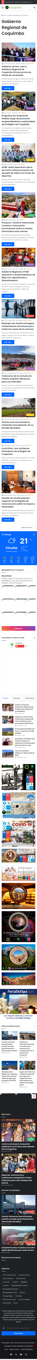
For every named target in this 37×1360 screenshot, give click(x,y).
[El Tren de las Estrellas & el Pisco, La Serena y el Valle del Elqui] (7, 732)
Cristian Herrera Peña (9, 320)
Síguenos (19, 628)
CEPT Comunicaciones (9, 1275)
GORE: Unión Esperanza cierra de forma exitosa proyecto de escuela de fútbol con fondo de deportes (18, 171)
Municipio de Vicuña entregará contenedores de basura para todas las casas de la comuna (18, 326)
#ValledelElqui (6, 581)
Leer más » (8, 88)
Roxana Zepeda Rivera (9, 373)
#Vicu (11, 583)
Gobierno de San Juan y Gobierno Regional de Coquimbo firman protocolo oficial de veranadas (16, 71)
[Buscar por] (34, 8)
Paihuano (22, 1292)
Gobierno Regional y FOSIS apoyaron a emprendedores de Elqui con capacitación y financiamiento (18, 276)
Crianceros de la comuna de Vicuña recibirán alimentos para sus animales (17, 378)
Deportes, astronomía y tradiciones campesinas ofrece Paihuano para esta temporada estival (24, 720)
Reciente (16, 698)
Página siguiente (26, 527)
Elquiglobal (6, 164)
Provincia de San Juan (9, 1299)
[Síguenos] (34, 1096)
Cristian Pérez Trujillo (9, 63)
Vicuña (15, 1303)
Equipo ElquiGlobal (27, 1349)
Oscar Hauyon (7, 113)
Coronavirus (6, 1282)
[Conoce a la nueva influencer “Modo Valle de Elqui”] (7, 753)
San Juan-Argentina (24, 1299)
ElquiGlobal (7, 576)
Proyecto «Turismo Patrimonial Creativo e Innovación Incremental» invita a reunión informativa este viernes (18, 227)
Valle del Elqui (7, 1303)
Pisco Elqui (19, 1296)
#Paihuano (5, 583)
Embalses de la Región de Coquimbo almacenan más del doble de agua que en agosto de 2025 (9, 1076)
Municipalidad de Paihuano (10, 1289)
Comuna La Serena (24, 1275)
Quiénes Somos (14, 1349)
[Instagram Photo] (8, 592)
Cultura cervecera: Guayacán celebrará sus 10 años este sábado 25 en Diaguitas (24, 708)
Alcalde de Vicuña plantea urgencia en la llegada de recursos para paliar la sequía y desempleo (18, 502)
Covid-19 (15, 1282)
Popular (5, 698)
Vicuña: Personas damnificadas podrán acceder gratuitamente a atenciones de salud (9, 1046)
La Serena (6, 1285)
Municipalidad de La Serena (19, 1285)
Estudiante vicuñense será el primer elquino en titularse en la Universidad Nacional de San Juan (25, 742)
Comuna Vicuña (20, 1278)
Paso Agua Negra (8, 1296)
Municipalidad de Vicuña (10, 1292)
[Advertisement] (18, 30)
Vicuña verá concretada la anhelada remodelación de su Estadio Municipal (18, 425)
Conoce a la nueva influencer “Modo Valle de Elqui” (24, 753)
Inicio (6, 1349)
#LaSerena (19, 583)
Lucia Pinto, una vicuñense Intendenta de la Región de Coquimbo (16, 451)
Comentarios (29, 698)
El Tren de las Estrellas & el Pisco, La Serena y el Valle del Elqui (25, 731)
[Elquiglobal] (13, 7)
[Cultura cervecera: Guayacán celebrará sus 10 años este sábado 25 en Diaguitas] (7, 707)
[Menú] (3, 8)
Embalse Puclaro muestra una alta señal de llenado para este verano (18, 1248)
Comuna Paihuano (8, 1278)
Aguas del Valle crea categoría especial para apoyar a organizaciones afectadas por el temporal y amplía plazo (27, 1078)
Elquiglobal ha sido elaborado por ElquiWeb (18, 1346)
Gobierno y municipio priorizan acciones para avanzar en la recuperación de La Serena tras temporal (27, 1048)
